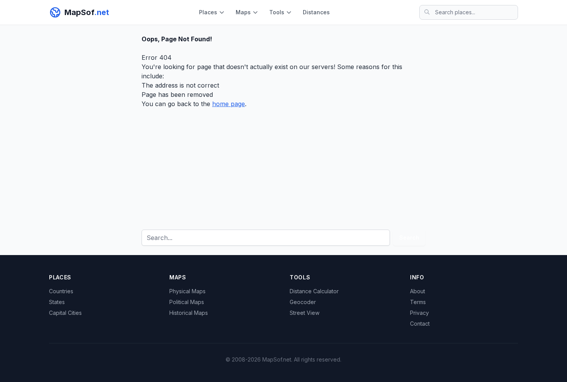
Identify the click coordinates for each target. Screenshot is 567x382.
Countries (61, 291)
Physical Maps (187, 291)
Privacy (419, 312)
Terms (418, 302)
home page (228, 104)
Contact (420, 323)
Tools (276, 12)
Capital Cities (65, 312)
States (57, 302)
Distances (316, 12)
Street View (304, 312)
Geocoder (303, 302)
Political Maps (186, 302)
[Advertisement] (283, 166)
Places (208, 12)
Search (409, 237)
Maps (243, 12)
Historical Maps (188, 312)
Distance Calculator (314, 291)
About (417, 291)
